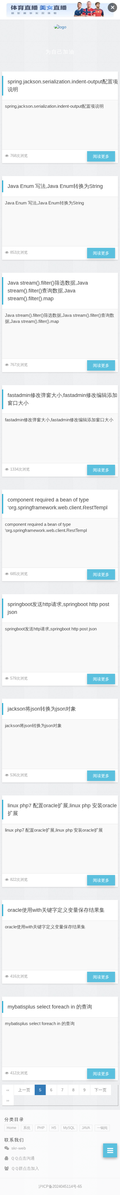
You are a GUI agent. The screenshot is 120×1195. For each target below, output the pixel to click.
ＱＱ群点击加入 (25, 1168)
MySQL (69, 1128)
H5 (54, 1128)
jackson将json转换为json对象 (42, 709)
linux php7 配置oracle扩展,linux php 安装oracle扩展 (62, 809)
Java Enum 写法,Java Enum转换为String (55, 186)
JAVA (86, 1128)
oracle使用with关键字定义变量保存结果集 (56, 910)
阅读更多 (101, 156)
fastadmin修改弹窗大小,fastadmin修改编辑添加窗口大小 (62, 399)
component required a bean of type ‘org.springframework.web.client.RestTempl (57, 503)
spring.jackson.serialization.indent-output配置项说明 (63, 85)
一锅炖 (102, 1128)
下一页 (100, 1090)
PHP (41, 1128)
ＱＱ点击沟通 (23, 1158)
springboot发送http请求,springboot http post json (58, 608)
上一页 (24, 1090)
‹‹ (7, 1090)
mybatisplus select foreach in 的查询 (50, 1007)
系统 (26, 1128)
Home (11, 1128)
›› (7, 1100)
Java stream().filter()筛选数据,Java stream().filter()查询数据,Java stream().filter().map (48, 290)
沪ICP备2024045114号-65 (60, 1186)
